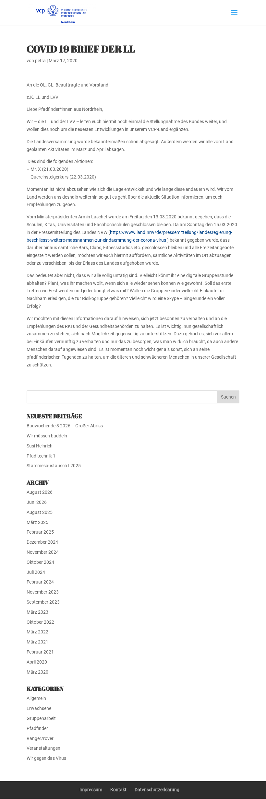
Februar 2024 (40, 582)
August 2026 (40, 492)
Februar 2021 (40, 651)
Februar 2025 (40, 532)
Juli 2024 (36, 572)
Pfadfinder (37, 728)
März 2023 (37, 612)
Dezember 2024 (42, 542)
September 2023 (43, 602)
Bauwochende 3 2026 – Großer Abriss (65, 425)
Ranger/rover (40, 738)
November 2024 (43, 552)
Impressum (90, 789)
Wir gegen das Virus (46, 758)
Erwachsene (39, 708)
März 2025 (37, 522)
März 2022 (37, 631)
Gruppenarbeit (41, 718)
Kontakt (118, 789)
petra (40, 60)
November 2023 (43, 592)
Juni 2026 (37, 502)
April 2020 (37, 662)
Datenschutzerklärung (157, 789)
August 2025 (40, 512)
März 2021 (37, 641)
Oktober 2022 (40, 622)
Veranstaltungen (43, 748)
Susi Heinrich (40, 445)
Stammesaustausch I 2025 (54, 465)
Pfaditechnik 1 (41, 455)
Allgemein (36, 698)
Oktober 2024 (40, 562)
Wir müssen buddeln (47, 435)
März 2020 (37, 672)
